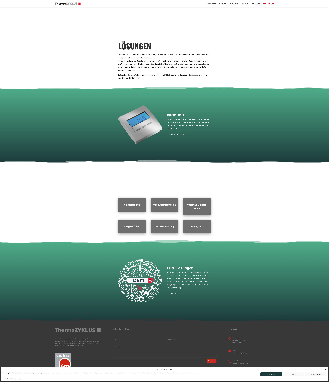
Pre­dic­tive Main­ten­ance (197, 206)
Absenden (211, 361)
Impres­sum (17, 379)
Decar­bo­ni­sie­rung (164, 226)
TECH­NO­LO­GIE (234, 3)
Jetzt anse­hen (174, 293)
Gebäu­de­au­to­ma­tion (164, 204)
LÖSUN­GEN (222, 3)
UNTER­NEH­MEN (211, 3)
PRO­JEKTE (245, 3)
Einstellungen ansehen (315, 374)
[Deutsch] (264, 3)
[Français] (269, 3)
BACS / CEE (197, 226)
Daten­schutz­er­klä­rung (8, 379)
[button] (325, 369)
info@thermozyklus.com (240, 353)
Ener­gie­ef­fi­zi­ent (132, 226)
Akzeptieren (271, 374)
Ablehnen (293, 374)
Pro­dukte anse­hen (176, 134)
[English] (273, 3)
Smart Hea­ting (132, 204)
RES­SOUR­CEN (255, 3)
